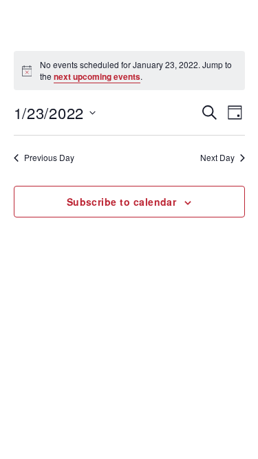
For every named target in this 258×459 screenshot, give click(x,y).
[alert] (129, 70)
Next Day (217, 157)
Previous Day (49, 157)
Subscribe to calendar (122, 202)
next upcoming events (97, 76)
